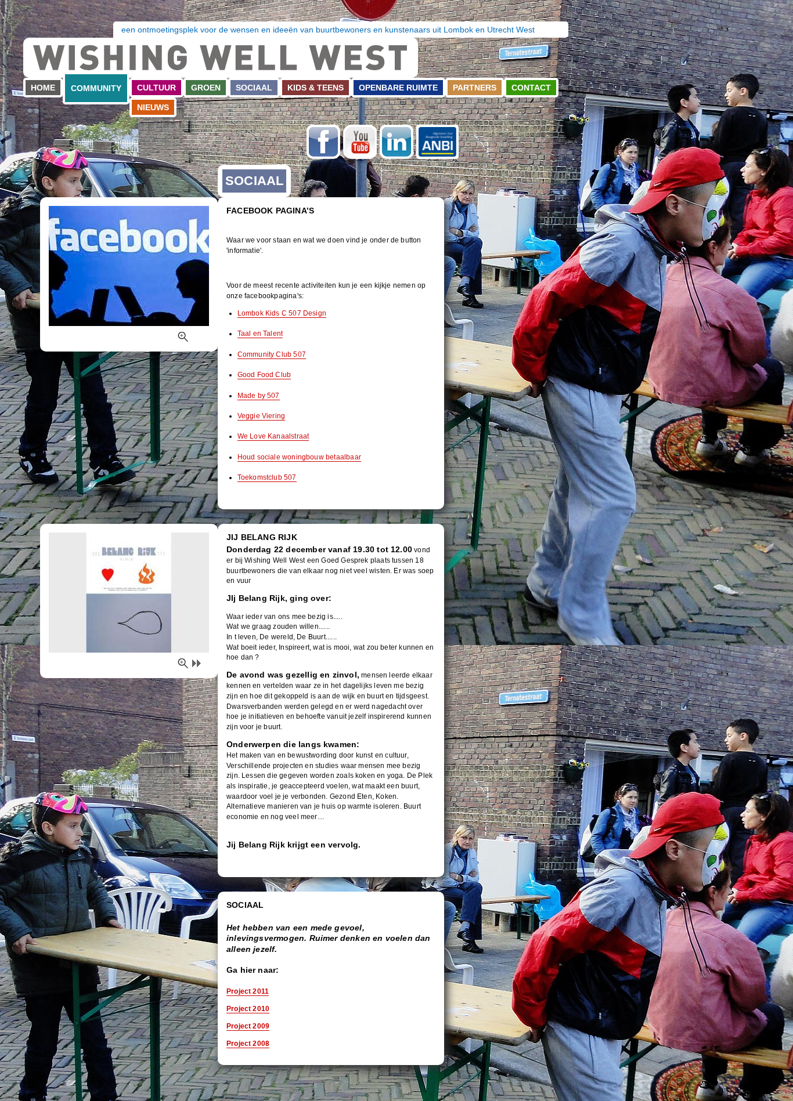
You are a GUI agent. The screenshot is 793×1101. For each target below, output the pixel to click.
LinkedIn (396, 142)
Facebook (323, 142)
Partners (474, 87)
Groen (206, 87)
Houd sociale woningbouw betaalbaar (299, 457)
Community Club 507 (271, 354)
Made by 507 (258, 396)
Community (96, 88)
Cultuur (156, 87)
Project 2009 (247, 1026)
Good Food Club (264, 375)
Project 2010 (247, 1009)
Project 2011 (247, 991)
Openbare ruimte (398, 87)
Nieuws (153, 107)
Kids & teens (315, 87)
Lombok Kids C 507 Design (281, 313)
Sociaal (254, 87)
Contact (531, 87)
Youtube (360, 142)
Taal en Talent (260, 333)
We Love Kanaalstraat (273, 436)
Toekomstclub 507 (267, 477)
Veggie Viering (261, 416)
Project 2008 (247, 1044)
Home (43, 87)
